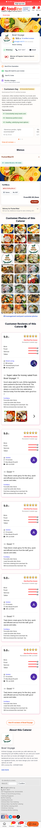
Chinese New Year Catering (10, 802)
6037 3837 (6, 790)
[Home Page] (11, 9)
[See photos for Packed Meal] (20, 174)
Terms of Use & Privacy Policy (10, 794)
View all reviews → (8, 142)
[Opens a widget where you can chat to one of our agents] (33, 824)
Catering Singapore (7, 796)
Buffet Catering (6, 798)
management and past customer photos (20, 316)
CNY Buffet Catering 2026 (9, 806)
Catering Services (7, 800)
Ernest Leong (10, 361)
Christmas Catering (7, 808)
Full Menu (7, 398)
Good (9, 472)
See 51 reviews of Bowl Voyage (20, 722)
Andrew (8, 457)
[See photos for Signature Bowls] (20, 27)
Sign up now (19, 3)
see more (5, 770)
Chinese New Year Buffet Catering (12, 804)
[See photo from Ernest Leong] (9, 416)
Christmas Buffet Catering (9, 810)
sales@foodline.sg (8, 787)
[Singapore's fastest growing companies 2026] (26, 9)
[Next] (33, 416)
